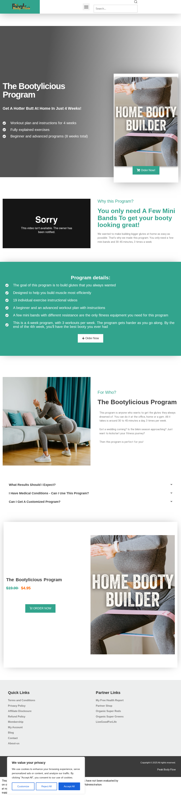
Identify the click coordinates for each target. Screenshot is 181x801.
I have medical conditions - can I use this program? (49, 493)
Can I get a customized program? (34, 501)
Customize (23, 786)
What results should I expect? (32, 485)
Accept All (69, 786)
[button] (86, 6)
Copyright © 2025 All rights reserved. (158, 762)
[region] (46, 775)
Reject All (46, 786)
